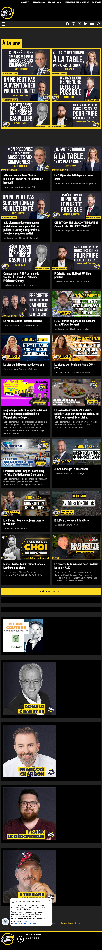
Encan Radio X (54, 2)
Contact (25, 2)
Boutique (96, 2)
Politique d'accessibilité (69, 923)
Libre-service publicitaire (77, 2)
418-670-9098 (39, 2)
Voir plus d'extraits (51, 591)
